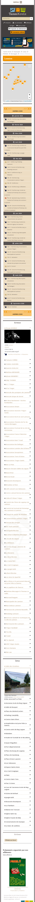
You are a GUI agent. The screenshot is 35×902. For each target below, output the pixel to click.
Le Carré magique (12, 565)
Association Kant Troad (14, 440)
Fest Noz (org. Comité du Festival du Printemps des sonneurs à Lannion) (15, 192)
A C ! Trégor (10, 384)
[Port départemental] (4, 77)
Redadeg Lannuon (12, 614)
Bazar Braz (10, 473)
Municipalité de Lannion (14, 601)
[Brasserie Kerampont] (14, 84)
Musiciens (25, 354)
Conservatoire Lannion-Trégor (17, 518)
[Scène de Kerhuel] (13, 67)
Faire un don (21, 26)
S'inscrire (8, 23)
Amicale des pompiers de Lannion (18, 392)
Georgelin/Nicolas (12, 530)
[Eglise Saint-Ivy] (8, 75)
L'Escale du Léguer (12, 539)
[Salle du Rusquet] (24, 65)
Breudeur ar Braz (12, 485)
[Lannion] (17, 81)
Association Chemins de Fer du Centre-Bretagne (16, 423)
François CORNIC (12, 360)
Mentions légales (8, 897)
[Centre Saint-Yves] (10, 70)
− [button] (29, 97)
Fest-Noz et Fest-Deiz (14, 354)
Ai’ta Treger (10, 388)
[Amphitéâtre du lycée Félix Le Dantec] (24, 82)
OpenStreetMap (28, 101)
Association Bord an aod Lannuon (18, 417)
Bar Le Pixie (10, 465)
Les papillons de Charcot (14, 587)
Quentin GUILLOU (12, 368)
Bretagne (14, 54)
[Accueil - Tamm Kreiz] (17, 10)
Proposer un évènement (18, 29)
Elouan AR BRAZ (11, 328)
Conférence (15, 183)
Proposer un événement (19, 897)
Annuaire (17, 52)
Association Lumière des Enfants (17, 448)
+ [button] (29, 94)
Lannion (10, 345)
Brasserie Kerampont (13, 481)
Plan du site (12, 895)
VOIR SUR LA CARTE (18, 697)
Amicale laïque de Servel (14, 396)
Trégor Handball (11, 628)
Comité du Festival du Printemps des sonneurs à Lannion (16, 509)
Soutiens (22, 895)
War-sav (9, 652)
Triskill (8, 636)
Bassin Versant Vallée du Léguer (17, 469)
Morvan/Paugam (12, 597)
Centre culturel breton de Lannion (18, 493)
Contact (18, 895)
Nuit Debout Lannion (13, 605)
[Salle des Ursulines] (20, 82)
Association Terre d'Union (15, 456)
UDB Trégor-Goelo (12, 644)
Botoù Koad (10, 477)
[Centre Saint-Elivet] (22, 83)
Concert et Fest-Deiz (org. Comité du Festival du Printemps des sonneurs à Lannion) (15, 208)
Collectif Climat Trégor (14, 498)
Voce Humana (11, 648)
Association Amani (12, 406)
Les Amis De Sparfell (13, 577)
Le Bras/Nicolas (11, 557)
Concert (13, 266)
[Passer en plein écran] (29, 66)
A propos (6, 895)
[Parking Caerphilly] (17, 82)
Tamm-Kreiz (7, 52)
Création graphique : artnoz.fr (12, 899)
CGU (26, 895)
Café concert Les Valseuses (15, 489)
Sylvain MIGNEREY (12, 376)
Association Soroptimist (14, 452)
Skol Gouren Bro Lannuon (15, 624)
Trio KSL (9, 632)
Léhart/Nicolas (11, 573)
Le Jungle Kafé (11, 569)
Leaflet (7, 101)
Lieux (24, 52)
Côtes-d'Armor (25, 54)
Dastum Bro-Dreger (13, 522)
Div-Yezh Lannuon (12, 526)
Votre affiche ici (7, 855)
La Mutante (10, 553)
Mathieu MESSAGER (12, 372)
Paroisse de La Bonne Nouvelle (17, 609)
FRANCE (5, 54)
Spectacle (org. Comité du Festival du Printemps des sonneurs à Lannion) (15, 200)
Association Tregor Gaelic (15, 460)
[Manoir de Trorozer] (12, 89)
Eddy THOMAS (11, 380)
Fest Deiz (14, 307)
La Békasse (10, 543)
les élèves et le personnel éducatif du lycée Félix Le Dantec (17, 582)
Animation (14, 257)
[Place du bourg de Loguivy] (6, 78)
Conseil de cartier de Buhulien (16, 514)
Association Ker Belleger (14, 444)
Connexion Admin (18, 32)
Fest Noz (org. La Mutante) (18, 186)
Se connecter (18, 23)
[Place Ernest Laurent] (18, 77)
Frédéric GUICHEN (12, 364)
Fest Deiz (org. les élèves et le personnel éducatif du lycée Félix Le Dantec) (15, 148)
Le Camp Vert (10, 561)
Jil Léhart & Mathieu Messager (16, 535)
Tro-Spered (10, 640)
